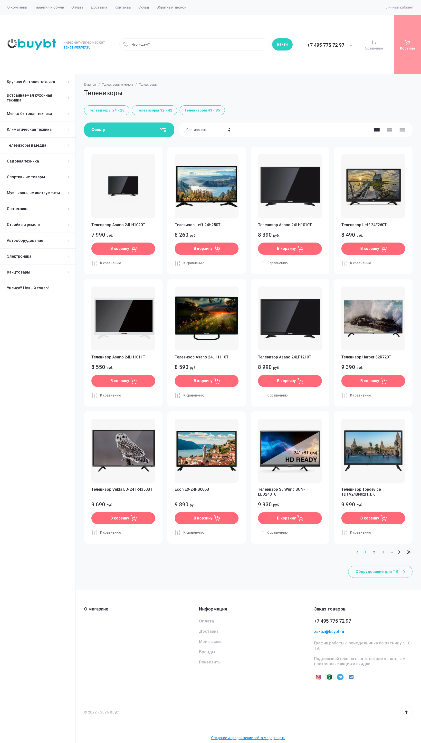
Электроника (19, 256)
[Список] (389, 129)
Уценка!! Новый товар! (28, 288)
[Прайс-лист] (402, 129)
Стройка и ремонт (24, 224)
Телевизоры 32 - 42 (154, 110)
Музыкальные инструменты (33, 193)
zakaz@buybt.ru (76, 47)
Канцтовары (18, 272)
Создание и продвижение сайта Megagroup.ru (248, 738)
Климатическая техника (29, 129)
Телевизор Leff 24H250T (197, 225)
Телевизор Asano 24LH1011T (118, 357)
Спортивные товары (26, 177)
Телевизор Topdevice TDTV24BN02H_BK (361, 492)
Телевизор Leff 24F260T (364, 225)
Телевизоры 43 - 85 (202, 110)
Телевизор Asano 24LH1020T (118, 225)
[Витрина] (377, 129)
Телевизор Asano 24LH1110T (202, 357)
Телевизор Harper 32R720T (366, 357)
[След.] (399, 552)
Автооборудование (25, 240)
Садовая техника (23, 161)
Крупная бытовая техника (31, 82)
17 (408, 552)
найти (282, 44)
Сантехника (18, 208)
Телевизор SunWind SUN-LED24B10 (281, 492)
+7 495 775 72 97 (325, 45)
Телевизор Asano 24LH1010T (285, 225)
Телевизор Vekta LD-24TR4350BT (122, 489)
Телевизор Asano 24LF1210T (284, 357)
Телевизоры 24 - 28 (106, 110)
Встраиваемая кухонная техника (29, 97)
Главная (90, 84)
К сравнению (110, 263)
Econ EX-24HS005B (192, 489)
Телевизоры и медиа (26, 145)
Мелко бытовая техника (29, 113)
